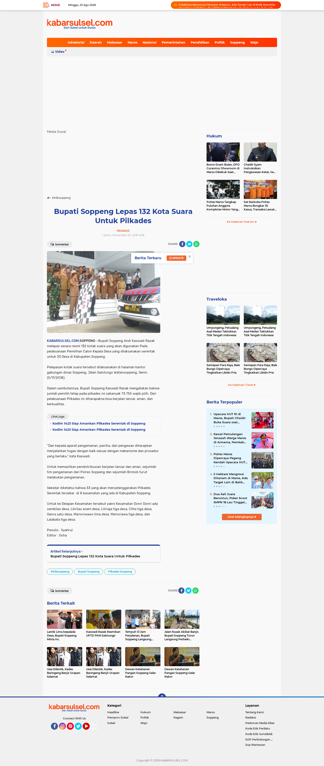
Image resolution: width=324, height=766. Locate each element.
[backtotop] (162, 697)
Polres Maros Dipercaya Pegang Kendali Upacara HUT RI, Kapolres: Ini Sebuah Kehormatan (229, 458)
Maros (132, 42)
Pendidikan (200, 42)
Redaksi (250, 717)
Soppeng (237, 42)
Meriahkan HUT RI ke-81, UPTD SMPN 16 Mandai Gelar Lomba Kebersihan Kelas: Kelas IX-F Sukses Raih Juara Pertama (228, 5)
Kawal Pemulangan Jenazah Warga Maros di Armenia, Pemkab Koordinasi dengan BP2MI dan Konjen (230, 438)
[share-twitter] (189, 244)
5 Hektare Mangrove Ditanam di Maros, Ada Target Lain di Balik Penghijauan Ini (231, 478)
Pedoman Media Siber (260, 723)
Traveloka (217, 299)
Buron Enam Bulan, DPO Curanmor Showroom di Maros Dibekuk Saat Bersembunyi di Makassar (223, 168)
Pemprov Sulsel (117, 717)
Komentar (62, 244)
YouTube (89, 732)
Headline (113, 712)
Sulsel (111, 723)
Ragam (178, 717)
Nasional (149, 42)
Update (177, 258)
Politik (220, 42)
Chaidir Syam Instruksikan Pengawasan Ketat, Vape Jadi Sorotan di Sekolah (260, 168)
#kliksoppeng (60, 571)
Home (55, 5)
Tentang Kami (254, 712)
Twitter (80, 732)
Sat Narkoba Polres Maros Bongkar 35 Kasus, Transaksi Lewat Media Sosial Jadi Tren (259, 205)
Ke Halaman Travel (241, 385)
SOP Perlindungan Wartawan (261, 739)
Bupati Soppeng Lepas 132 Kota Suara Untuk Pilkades (95, 556)
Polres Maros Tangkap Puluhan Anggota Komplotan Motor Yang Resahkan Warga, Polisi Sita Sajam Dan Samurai (223, 205)
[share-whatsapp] (196, 244)
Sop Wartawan (255, 744)
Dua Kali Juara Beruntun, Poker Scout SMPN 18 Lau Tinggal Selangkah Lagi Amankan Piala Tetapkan (230, 498)
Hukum (214, 136)
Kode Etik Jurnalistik (259, 734)
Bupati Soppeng (88, 571)
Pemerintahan (173, 42)
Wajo (254, 42)
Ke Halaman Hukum (241, 221)
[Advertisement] (162, 91)
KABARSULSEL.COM (63, 341)
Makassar (114, 42)
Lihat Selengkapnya (240, 516)
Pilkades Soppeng (120, 571)
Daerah (96, 42)
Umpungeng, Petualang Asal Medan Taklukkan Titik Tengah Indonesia (222, 331)
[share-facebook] (182, 244)
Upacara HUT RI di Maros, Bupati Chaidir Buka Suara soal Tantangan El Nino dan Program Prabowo (230, 418)
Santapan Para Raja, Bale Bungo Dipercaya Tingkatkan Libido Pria (223, 368)
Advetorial (76, 42)
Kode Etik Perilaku (257, 728)
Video (59, 52)
